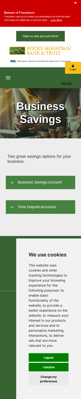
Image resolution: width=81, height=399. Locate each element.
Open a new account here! (40, 36)
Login (73, 69)
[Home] (40, 50)
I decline (49, 367)
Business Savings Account (40, 182)
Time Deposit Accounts (37, 207)
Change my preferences (48, 379)
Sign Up (66, 83)
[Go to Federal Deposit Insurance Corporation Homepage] (40, 61)
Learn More (56, 20)
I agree (48, 357)
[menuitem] (8, 77)
